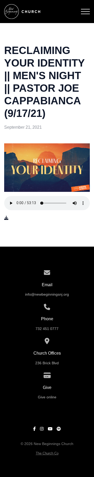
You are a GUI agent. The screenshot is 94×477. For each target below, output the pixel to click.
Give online (47, 397)
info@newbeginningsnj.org (47, 294)
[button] (85, 11)
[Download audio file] (6, 217)
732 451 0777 (47, 329)
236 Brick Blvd (47, 363)
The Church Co (47, 453)
